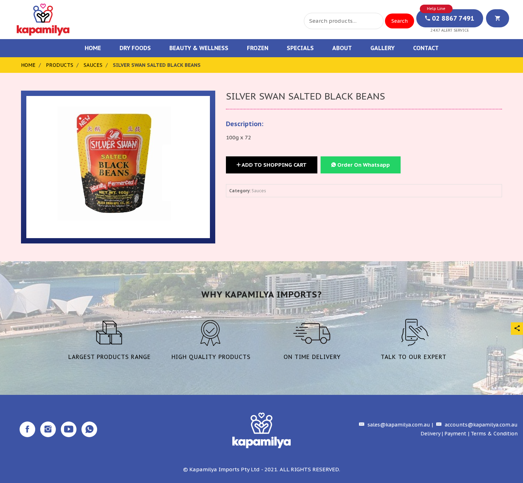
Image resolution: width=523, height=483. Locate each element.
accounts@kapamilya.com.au (480, 425)
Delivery (430, 433)
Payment (455, 433)
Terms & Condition (494, 433)
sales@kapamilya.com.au (398, 425)
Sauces (93, 65)
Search (399, 21)
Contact (426, 48)
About (342, 48)
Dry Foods (135, 48)
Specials (300, 48)
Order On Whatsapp (363, 164)
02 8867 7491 (452, 18)
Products (59, 65)
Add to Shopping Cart (274, 164)
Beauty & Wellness (198, 48)
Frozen (257, 48)
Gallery (382, 48)
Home (93, 48)
